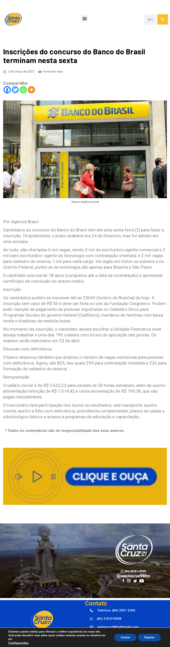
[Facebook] (7, 89)
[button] (84, 18)
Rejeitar (149, 637)
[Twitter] (15, 89)
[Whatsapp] (23, 89)
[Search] (163, 19)
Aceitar (125, 637)
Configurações (18, 643)
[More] (31, 89)
